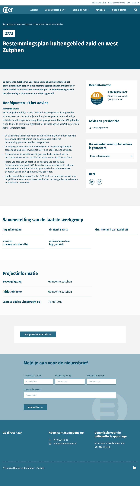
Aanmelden (34, 407)
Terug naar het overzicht (36, 334)
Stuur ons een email (118, 96)
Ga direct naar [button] (12, 433)
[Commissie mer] (8, 10)
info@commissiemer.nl (65, 443)
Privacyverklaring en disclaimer (18, 468)
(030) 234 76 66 (118, 99)
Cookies (40, 468)
